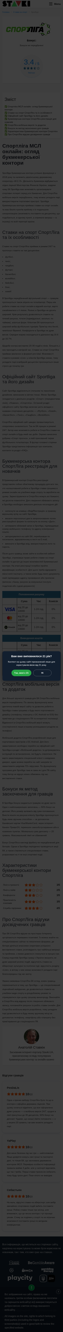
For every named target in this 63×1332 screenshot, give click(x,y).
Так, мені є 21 (21, 673)
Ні (42, 673)
